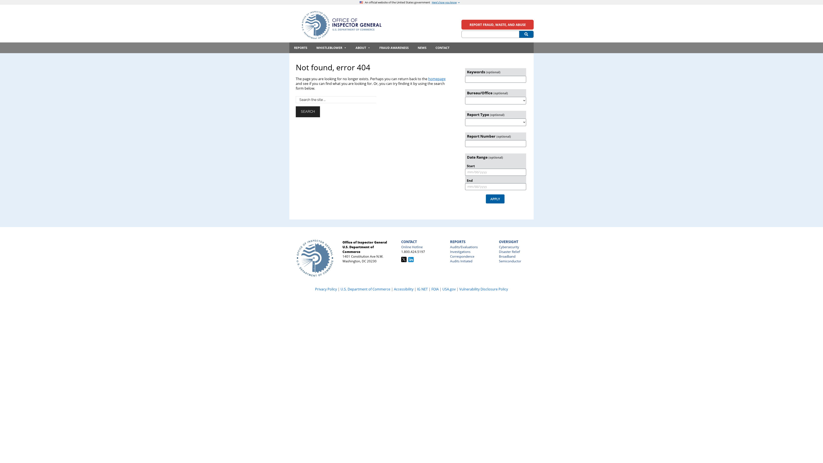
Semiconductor (510, 261)
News (422, 48)
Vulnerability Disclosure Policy (483, 289)
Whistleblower (329, 48)
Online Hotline (412, 247)
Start (471, 166)
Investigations (460, 252)
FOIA (435, 289)
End (470, 180)
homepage (437, 79)
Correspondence (462, 256)
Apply (495, 199)
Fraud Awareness (394, 48)
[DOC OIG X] (404, 261)
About (361, 48)
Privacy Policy (326, 289)
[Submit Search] (526, 34)
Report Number (489, 136)
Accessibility (403, 289)
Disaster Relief (509, 252)
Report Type (486, 114)
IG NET (422, 289)
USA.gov (449, 289)
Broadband (507, 256)
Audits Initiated (461, 261)
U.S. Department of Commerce (366, 289)
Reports (300, 48)
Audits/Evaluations (464, 247)
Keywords (483, 71)
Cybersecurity (509, 247)
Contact (442, 48)
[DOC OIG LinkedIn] (411, 261)
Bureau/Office (487, 92)
